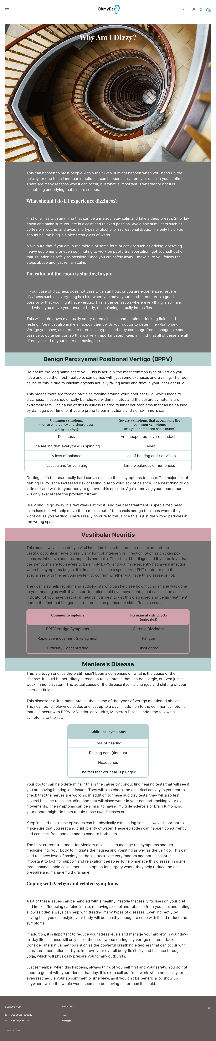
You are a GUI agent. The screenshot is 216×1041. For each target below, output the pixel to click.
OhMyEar (16, 1007)
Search (65, 1015)
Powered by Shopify (13, 1030)
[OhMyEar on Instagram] (183, 10)
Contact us (67, 1021)
